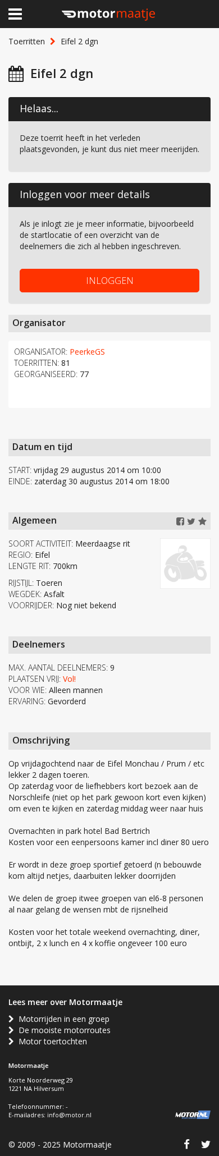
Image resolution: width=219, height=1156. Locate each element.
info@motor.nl (69, 1115)
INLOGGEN (110, 280)
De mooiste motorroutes (62, 1030)
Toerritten (26, 41)
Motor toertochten (50, 1041)
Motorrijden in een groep (62, 1018)
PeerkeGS (87, 351)
